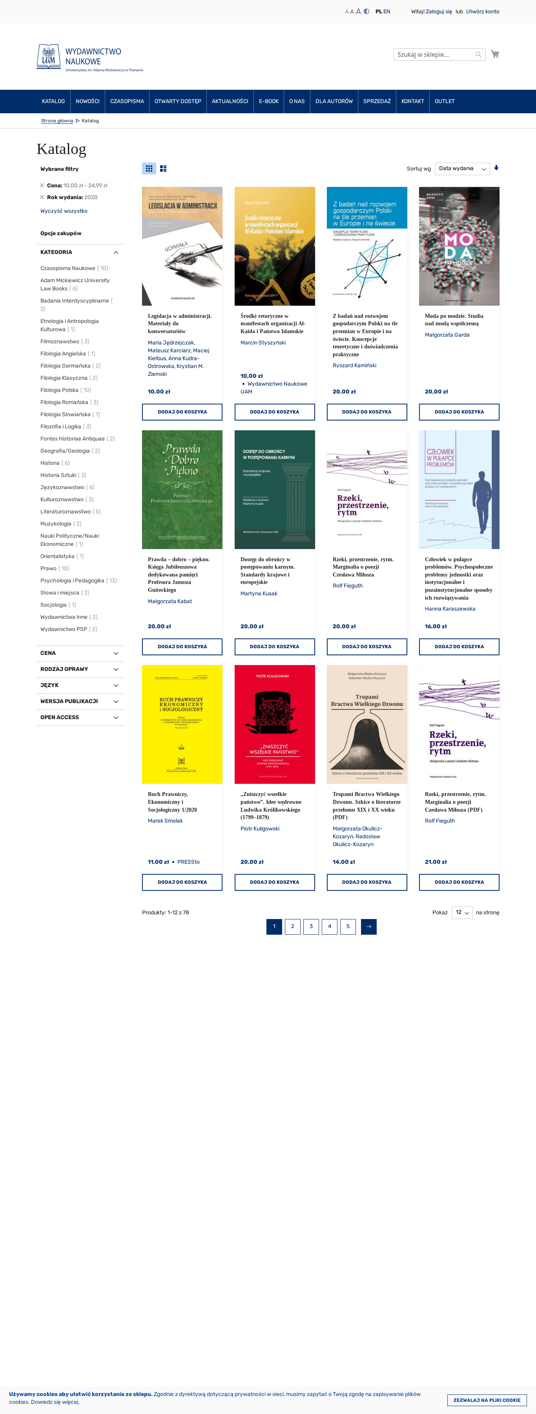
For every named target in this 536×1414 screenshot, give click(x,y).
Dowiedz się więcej (54, 1402)
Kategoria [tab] (56, 252)
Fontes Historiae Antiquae (78, 438)
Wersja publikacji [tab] (69, 701)
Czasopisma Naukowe (74, 268)
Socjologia (58, 605)
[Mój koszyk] (495, 53)
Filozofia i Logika (66, 426)
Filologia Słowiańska (70, 414)
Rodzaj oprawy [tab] (64, 669)
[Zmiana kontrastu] (366, 11)
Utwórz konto (483, 11)
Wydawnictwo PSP (69, 629)
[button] (379, 12)
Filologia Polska (66, 390)
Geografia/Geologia (70, 451)
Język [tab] (49, 685)
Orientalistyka (62, 556)
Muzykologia (61, 523)
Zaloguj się (440, 11)
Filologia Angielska (68, 353)
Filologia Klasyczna (69, 378)
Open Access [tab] (59, 717)
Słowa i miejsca (65, 592)
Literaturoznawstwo (71, 511)
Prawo (55, 568)
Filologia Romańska (69, 402)
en (386, 11)
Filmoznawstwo (65, 341)
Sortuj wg (419, 168)
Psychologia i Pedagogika (79, 580)
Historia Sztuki (63, 475)
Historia (55, 463)
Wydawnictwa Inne (69, 617)
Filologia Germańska (71, 366)
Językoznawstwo (67, 487)
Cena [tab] (48, 653)
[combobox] (440, 54)
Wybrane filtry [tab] (59, 169)
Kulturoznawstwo (67, 499)
